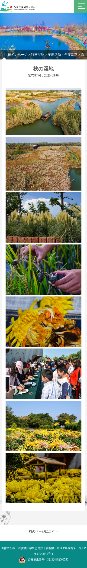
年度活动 (54, 54)
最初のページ (17, 54)
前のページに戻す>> (43, 531)
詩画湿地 (37, 54)
